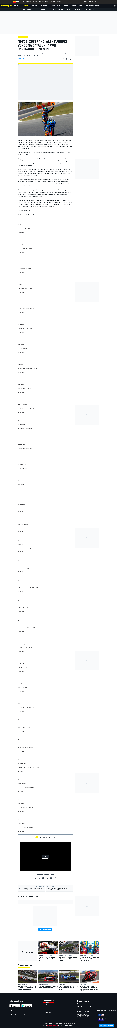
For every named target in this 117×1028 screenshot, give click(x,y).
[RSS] (28, 1014)
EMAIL (102, 1)
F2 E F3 (74, 5)
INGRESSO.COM (27, 1)
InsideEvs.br (46, 1004)
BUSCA (86, 1)
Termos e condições (47, 1023)
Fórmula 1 (17, 5)
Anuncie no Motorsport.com (84, 1006)
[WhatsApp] (43, 878)
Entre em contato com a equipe (84, 1009)
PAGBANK (41, 1)
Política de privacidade (69, 1023)
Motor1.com (46, 1007)
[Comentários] (70, 59)
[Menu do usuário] (114, 5)
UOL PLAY (53, 1)
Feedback (79, 1004)
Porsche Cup (44, 5)
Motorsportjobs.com (48, 1010)
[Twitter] (39, 878)
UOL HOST (34, 1)
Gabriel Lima (21, 58)
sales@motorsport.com (83, 1011)
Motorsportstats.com (48, 1015)
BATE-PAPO (94, 1)
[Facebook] (35, 878)
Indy (80, 5)
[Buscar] (111, 5)
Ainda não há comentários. (45, 901)
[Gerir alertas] (55, 878)
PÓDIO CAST (68, 9)
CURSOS (47, 1)
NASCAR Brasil (56, 5)
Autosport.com (47, 1012)
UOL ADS (59, 1)
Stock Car (35, 5)
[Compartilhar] (63, 59)
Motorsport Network (52, 1025)
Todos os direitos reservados (66, 1025)
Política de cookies (57, 1023)
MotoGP (26, 5)
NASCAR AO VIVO (90, 9)
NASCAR (66, 5)
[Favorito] (66, 59)
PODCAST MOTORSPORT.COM (56, 9)
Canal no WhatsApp (78, 9)
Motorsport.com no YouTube (40, 9)
